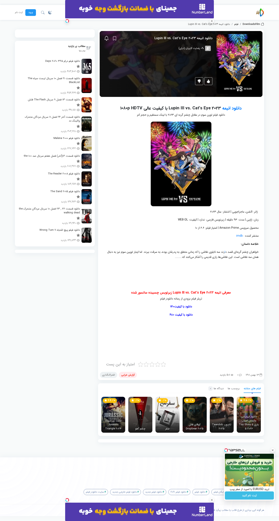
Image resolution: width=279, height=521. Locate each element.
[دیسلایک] (199, 81)
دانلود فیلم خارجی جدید (124, 492)
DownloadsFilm (251, 24)
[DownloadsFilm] (260, 12)
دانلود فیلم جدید (153, 492)
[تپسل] (67, 21)
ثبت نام (19, 12)
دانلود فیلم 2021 (178, 492)
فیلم (236, 24)
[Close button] (273, 450)
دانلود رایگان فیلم (222, 492)
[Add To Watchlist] (114, 38)
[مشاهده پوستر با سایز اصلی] (238, 63)
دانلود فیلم (200, 492)
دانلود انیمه (232, 108)
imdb (239, 236)
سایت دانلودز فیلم (95, 492)
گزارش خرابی (128, 375)
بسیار (156, 339)
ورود (30, 12)
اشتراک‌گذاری (108, 375)
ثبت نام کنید (249, 495)
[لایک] (208, 81)
